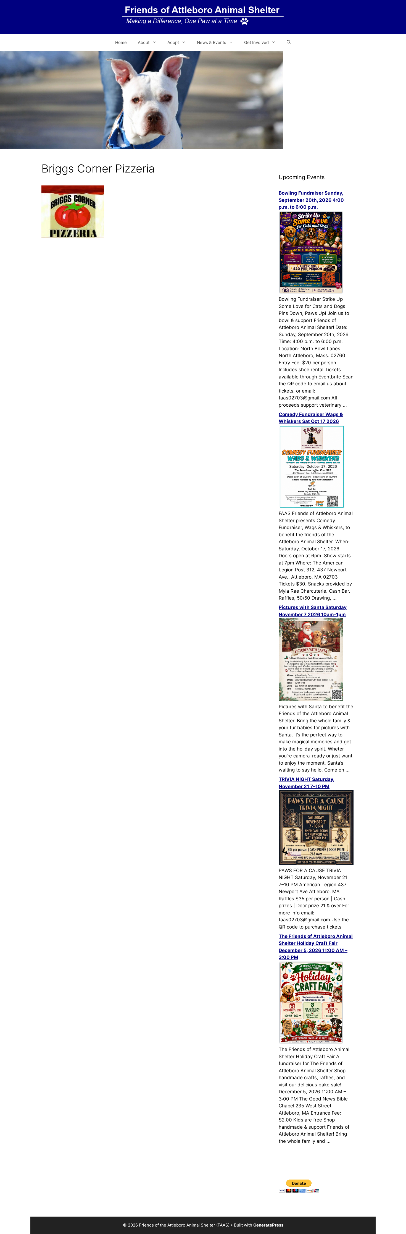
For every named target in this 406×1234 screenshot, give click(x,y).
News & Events (211, 42)
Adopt (173, 42)
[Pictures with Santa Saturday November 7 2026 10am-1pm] (311, 699)
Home (121, 42)
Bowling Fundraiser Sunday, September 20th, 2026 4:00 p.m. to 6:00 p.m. (311, 200)
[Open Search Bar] (288, 42)
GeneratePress (268, 1225)
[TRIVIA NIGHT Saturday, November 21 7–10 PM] (316, 863)
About (143, 42)
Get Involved (256, 42)
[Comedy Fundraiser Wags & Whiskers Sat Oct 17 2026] (312, 506)
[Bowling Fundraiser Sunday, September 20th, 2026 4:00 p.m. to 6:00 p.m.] (311, 292)
